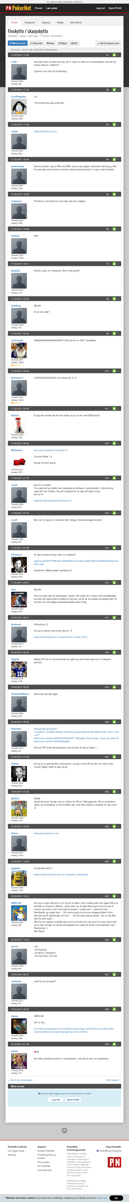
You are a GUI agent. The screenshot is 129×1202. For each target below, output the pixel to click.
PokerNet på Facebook (110, 1150)
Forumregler (43, 1161)
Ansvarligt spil (44, 1169)
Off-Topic (33, 35)
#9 (107, 333)
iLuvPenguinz (18, 96)
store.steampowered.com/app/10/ (50, 450)
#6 (107, 228)
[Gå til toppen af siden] (64, 1132)
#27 (107, 974)
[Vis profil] (19, 71)
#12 (107, 443)
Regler (60, 22)
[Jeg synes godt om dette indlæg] (114, 54)
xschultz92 (17, 340)
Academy (16, 305)
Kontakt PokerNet (45, 1150)
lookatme (16, 981)
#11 (107, 408)
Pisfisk (14, 763)
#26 (107, 939)
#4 (107, 159)
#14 (107, 513)
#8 (107, 298)
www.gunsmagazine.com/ (46, 833)
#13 (107, 478)
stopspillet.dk (68, 1)
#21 (107, 756)
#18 (107, 652)
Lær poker (52, 8)
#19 (107, 687)
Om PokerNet (43, 1165)
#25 (107, 896)
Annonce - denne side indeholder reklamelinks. (34, 49)
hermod (15, 235)
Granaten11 (17, 377)
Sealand (15, 270)
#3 (107, 124)
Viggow (15, 659)
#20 (107, 721)
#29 (107, 1044)
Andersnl (16, 624)
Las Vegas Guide (16, 1150)
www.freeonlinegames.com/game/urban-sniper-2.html (60, 636)
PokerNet (19, 8)
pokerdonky (17, 166)
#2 (107, 89)
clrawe (14, 131)
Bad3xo (15, 798)
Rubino (15, 415)
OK (116, 1198)
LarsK (14, 484)
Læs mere (102, 1197)
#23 (107, 826)
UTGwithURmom (20, 693)
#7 (107, 263)
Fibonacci (16, 554)
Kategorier (30, 22)
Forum (38, 8)
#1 (107, 54)
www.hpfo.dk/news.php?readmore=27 (53, 500)
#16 (107, 582)
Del (75, 43)
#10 (107, 370)
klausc (14, 1016)
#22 (107, 791)
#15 (107, 547)
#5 (107, 194)
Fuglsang (16, 201)
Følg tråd (37, 43)
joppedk (15, 868)
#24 (107, 861)
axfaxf (14, 1051)
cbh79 (14, 946)
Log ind (100, 8)
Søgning (46, 22)
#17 (107, 617)
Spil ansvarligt (56, 1)
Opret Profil (115, 8)
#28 (107, 1009)
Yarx (13, 589)
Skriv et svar (18, 43)
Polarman (16, 728)
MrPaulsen (16, 450)
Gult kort (17, 365)
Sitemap (12, 1154)
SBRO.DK (16, 902)
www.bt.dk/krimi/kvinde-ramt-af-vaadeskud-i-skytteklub (61, 874)
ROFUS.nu (78, 1)
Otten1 (14, 833)
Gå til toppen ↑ (113, 1080)
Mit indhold (76, 22)
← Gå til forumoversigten (20, 1080)
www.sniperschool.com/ (45, 131)
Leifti (14, 61)
